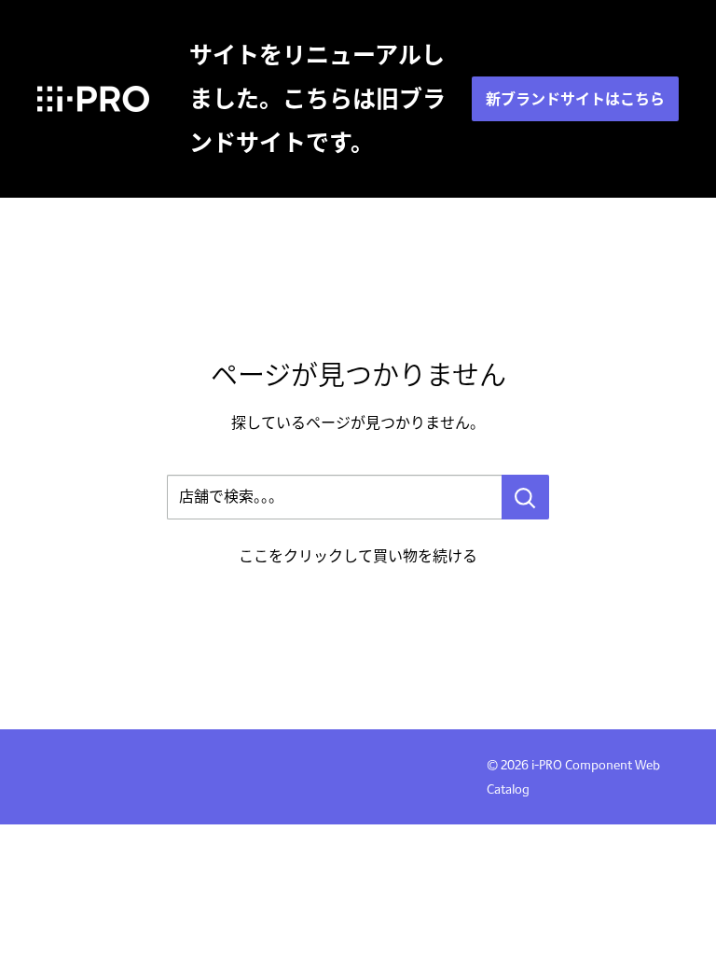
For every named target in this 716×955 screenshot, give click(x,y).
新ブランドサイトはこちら (575, 99)
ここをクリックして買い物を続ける (358, 556)
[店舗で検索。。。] (525, 497)
